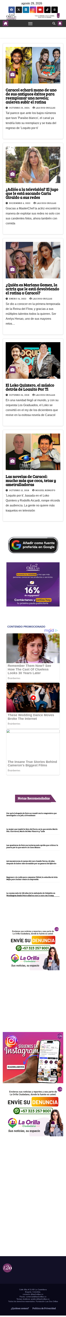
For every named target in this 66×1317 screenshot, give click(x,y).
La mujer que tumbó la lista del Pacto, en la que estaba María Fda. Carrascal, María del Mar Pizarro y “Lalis (32, 830)
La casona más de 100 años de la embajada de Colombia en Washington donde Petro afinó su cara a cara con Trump (30, 894)
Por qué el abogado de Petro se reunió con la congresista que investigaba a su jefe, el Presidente (31, 814)
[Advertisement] (33, 999)
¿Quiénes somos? (19, 1308)
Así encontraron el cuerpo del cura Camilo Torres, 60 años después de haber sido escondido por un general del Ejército (31, 862)
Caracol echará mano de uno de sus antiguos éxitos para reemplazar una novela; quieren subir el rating (31, 95)
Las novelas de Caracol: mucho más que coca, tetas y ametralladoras (31, 480)
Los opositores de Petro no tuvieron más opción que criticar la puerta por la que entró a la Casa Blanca (32, 846)
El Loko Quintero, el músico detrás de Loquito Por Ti (30, 387)
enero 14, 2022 (18, 298)
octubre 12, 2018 (19, 490)
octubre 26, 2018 (19, 394)
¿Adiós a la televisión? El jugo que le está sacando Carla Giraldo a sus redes (32, 193)
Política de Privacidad (44, 1308)
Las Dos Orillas (45, 107)
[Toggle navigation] (30, 23)
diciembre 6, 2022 (20, 203)
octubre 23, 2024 (19, 107)
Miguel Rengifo (45, 490)
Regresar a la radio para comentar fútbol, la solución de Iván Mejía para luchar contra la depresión (32, 878)
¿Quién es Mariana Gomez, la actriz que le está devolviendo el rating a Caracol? (32, 288)
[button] (53, 23)
